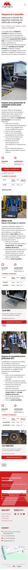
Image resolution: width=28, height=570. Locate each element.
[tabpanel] (14, 183)
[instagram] (21, 514)
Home (3, 26)
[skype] (15, 514)
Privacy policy (5, 516)
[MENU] (25, 4)
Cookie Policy (5, 518)
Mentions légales (6, 514)
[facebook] (18, 514)
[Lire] (14, 79)
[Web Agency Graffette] (18, 566)
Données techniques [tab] (9, 176)
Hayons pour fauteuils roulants (16, 26)
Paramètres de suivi (6, 520)
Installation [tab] (6, 190)
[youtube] (24, 514)
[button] (3, 79)
